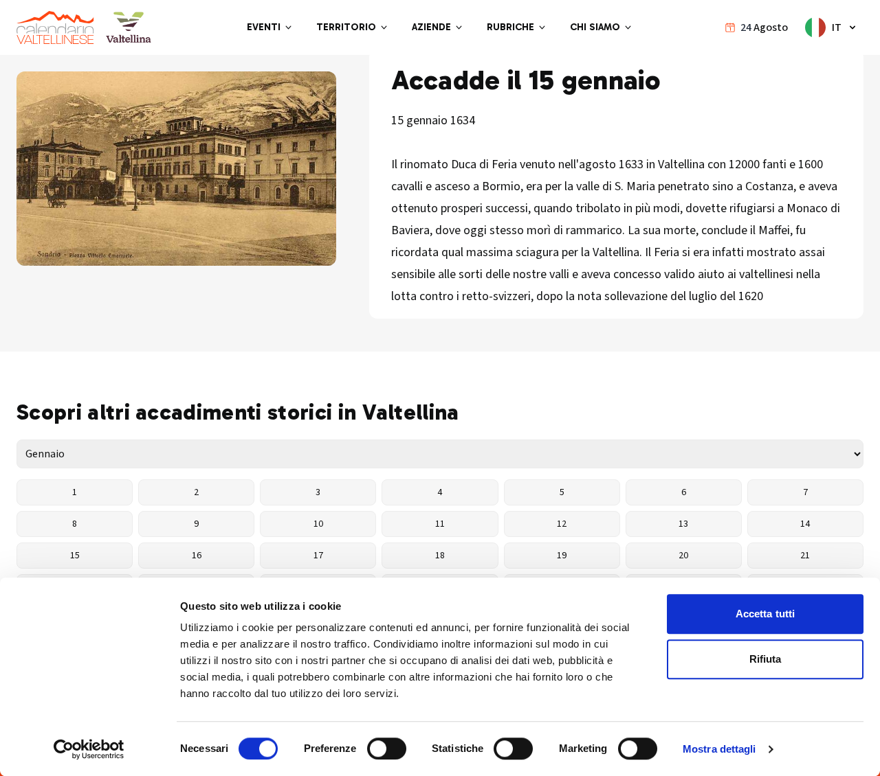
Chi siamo (595, 27)
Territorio (346, 27)
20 (683, 555)
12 (561, 524)
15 (75, 555)
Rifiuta (765, 659)
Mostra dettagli (719, 749)
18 (440, 555)
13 (683, 524)
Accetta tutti (765, 613)
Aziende (431, 27)
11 (440, 524)
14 (805, 524)
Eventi (263, 27)
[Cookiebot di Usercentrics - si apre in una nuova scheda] (89, 749)
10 (318, 524)
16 (196, 555)
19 (561, 555)
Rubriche (510, 27)
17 (318, 555)
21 (805, 555)
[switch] (386, 749)
